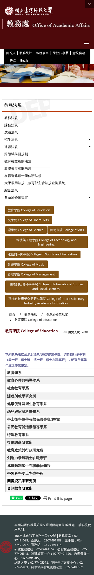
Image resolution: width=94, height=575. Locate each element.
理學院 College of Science (25, 230)
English (25, 60)
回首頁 (10, 53)
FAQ (13, 60)
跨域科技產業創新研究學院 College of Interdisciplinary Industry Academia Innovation (46, 300)
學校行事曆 (60, 53)
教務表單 (42, 53)
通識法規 (11, 146)
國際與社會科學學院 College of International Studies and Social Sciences (46, 286)
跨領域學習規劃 (16, 154)
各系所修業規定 (16, 197)
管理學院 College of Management (31, 274)
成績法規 (11, 132)
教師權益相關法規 (17, 161)
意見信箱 (79, 53)
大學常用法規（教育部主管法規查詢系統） (36, 183)
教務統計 (26, 53)
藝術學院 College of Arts (67, 230)
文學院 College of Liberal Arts (28, 220)
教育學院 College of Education (29, 210)
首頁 (12, 314)
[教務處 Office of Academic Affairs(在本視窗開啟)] (29, 11)
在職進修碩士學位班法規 (22, 175)
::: (4, 52)
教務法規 (11, 117)
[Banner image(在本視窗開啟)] (47, 75)
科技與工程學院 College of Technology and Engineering (46, 242)
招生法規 (11, 139)
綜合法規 (11, 190)
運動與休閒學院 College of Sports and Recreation (42, 254)
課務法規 (11, 125)
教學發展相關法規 (17, 168)
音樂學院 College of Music (26, 264)
